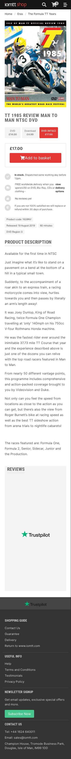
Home (8, 13)
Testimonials (13, 675)
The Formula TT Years (42, 13)
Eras (20, 13)
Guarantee (12, 634)
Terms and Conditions (20, 670)
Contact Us (12, 628)
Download (30, 132)
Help (8, 663)
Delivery (10, 640)
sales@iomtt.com (26, 737)
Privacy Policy (14, 681)
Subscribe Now (19, 714)
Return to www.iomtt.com (22, 646)
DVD (13, 132)
